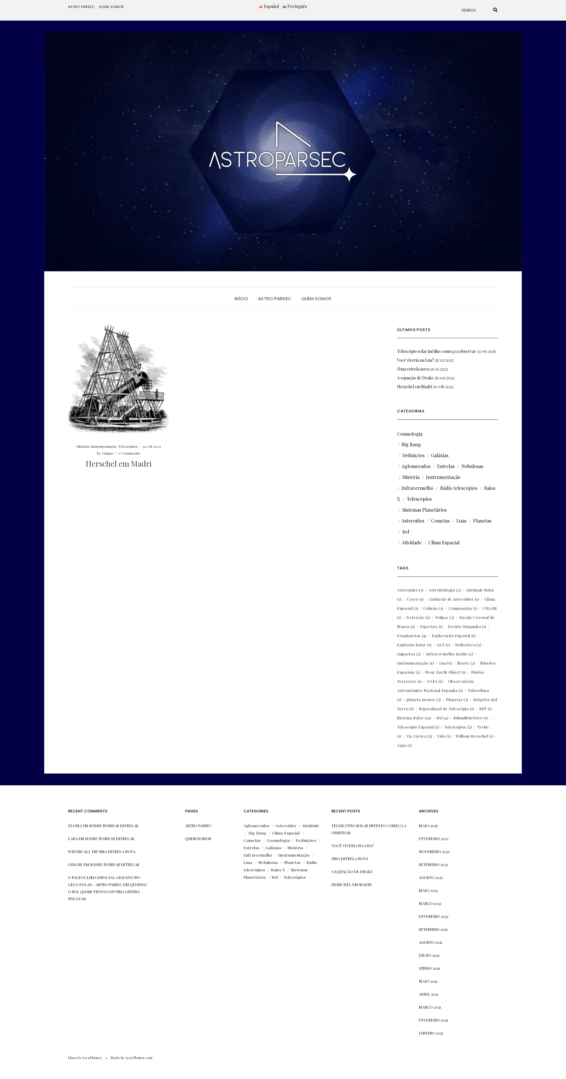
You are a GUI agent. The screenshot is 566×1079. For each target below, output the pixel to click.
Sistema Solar (414, 717)
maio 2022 (428, 890)
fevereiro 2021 (433, 1019)
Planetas (482, 521)
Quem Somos (111, 6)
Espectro (431, 626)
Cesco (415, 599)
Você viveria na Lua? (415, 360)
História (82, 446)
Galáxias (439, 455)
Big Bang (411, 444)
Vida (444, 735)
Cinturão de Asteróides (454, 599)
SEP (485, 708)
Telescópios (128, 446)
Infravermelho (417, 488)
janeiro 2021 (431, 1032)
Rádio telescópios (458, 488)
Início (241, 298)
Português (297, 6)
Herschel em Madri (119, 463)
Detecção (418, 617)
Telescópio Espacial (418, 726)
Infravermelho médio (449, 653)
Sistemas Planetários (424, 510)
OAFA (435, 681)
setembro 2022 (433, 864)
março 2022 (430, 903)
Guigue (108, 453)
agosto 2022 (431, 877)
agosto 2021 (430, 942)
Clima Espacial (444, 542)
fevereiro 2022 (433, 916)
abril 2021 (428, 994)
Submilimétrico (470, 717)
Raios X (278, 869)
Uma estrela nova (413, 369)
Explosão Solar (414, 644)
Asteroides (413, 521)
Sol (405, 531)
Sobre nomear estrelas (113, 825)
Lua (446, 662)
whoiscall (79, 851)
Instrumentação (103, 446)
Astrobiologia (445, 589)
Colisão (433, 608)
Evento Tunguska (467, 626)
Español (271, 6)
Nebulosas (472, 466)
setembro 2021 (433, 929)
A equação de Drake (415, 378)
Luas (461, 521)
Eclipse (444, 617)
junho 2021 (429, 968)
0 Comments (129, 453)
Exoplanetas (412, 635)
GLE (443, 644)
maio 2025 (428, 825)
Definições (413, 455)
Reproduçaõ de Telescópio (446, 708)
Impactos (409, 653)
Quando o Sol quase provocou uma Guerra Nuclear (107, 891)
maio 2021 (428, 981)
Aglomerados (416, 466)
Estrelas (446, 466)
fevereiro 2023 (433, 838)
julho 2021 (429, 955)
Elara (72, 1057)
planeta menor (424, 699)
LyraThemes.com (139, 1057)
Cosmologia (409, 434)
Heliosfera (468, 644)
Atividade (412, 542)
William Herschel (474, 735)
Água (404, 745)
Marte (466, 662)
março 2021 (430, 1006)
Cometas (440, 521)
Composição (463, 608)
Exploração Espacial (454, 635)
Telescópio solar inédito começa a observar (436, 351)
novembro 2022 (434, 851)
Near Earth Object (445, 672)
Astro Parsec (81, 6)
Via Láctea (419, 735)
